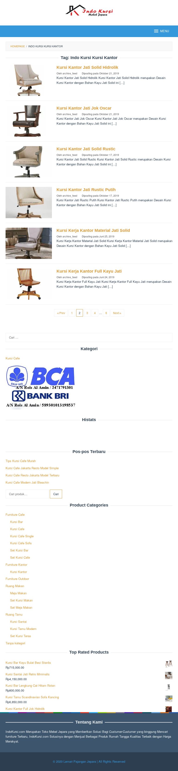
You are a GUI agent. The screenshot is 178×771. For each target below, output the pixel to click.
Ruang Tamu (14, 614)
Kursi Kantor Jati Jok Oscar (84, 108)
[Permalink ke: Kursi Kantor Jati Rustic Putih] (29, 202)
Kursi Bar (16, 521)
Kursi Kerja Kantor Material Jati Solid (93, 230)
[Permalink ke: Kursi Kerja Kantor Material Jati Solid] (29, 243)
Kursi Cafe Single (22, 536)
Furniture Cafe (15, 514)
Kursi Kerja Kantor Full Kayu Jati (89, 271)
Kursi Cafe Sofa (21, 543)
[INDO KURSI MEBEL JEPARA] (88, 10)
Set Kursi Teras (20, 636)
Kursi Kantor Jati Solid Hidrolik (87, 67)
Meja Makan (18, 593)
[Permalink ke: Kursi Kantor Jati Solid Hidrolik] (29, 80)
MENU (164, 31)
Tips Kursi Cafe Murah (21, 461)
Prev (62, 313)
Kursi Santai (18, 621)
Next (116, 313)
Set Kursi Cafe (20, 557)
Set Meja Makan (21, 607)
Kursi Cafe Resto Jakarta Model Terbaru (32, 475)
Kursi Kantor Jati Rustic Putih (86, 189)
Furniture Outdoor (17, 578)
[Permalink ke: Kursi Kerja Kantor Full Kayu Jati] (29, 283)
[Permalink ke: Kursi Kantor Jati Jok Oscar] (29, 120)
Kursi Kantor (18, 572)
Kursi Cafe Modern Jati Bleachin (27, 482)
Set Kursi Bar (19, 550)
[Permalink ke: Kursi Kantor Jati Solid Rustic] (29, 161)
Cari (56, 494)
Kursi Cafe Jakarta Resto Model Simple (32, 468)
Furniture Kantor (16, 564)
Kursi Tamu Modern (23, 628)
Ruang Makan (15, 586)
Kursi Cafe (13, 358)
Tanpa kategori (15, 643)
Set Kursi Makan (21, 600)
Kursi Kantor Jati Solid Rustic (86, 149)
